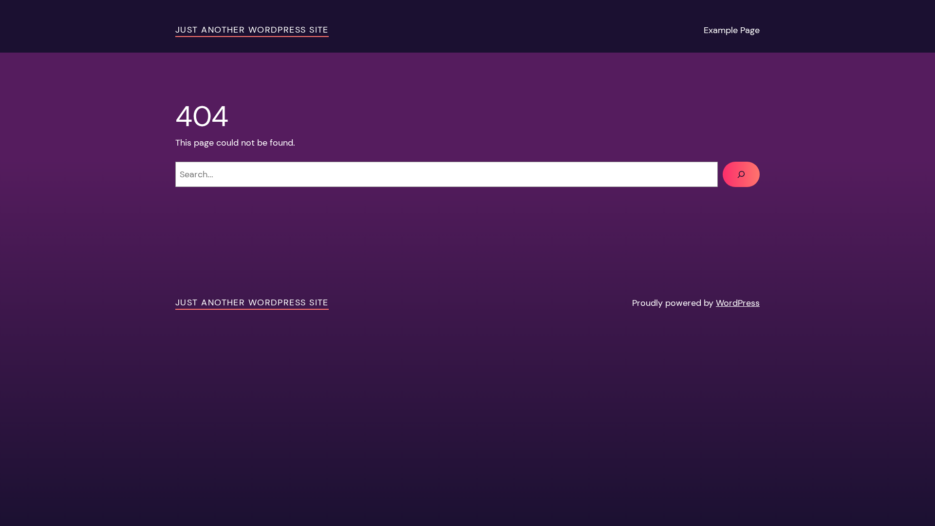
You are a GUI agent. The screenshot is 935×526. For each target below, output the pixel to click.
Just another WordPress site (252, 30)
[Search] (741, 174)
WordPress (738, 303)
